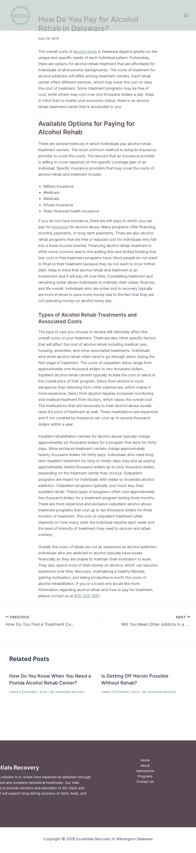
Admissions (145, 771)
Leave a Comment (23, 692)
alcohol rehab (85, 51)
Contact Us (145, 782)
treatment (60, 227)
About (145, 765)
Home (145, 760)
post (43, 692)
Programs (145, 776)
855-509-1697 (87, 596)
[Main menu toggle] (185, 15)
